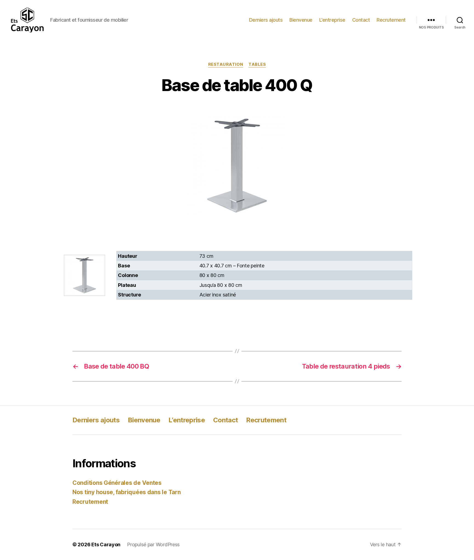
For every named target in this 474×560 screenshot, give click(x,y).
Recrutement (391, 20)
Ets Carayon (105, 544)
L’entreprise (332, 20)
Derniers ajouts (266, 20)
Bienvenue (300, 20)
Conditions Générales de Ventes (117, 482)
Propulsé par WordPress (153, 544)
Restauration (225, 64)
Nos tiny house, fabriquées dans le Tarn (126, 492)
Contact (361, 20)
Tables (257, 64)
